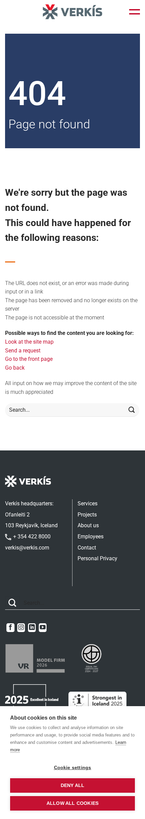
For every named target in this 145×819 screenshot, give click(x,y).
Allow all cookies (72, 803)
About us (88, 525)
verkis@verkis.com (27, 547)
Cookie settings (72, 767)
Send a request (22, 350)
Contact (87, 547)
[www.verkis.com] (72, 11)
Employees (91, 536)
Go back (15, 368)
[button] (134, 12)
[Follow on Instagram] (21, 627)
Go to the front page (29, 359)
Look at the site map (29, 342)
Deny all (73, 785)
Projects (87, 514)
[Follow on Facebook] (10, 627)
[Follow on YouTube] (43, 627)
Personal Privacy (97, 558)
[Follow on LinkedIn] (32, 627)
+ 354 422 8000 (31, 536)
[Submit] (132, 410)
